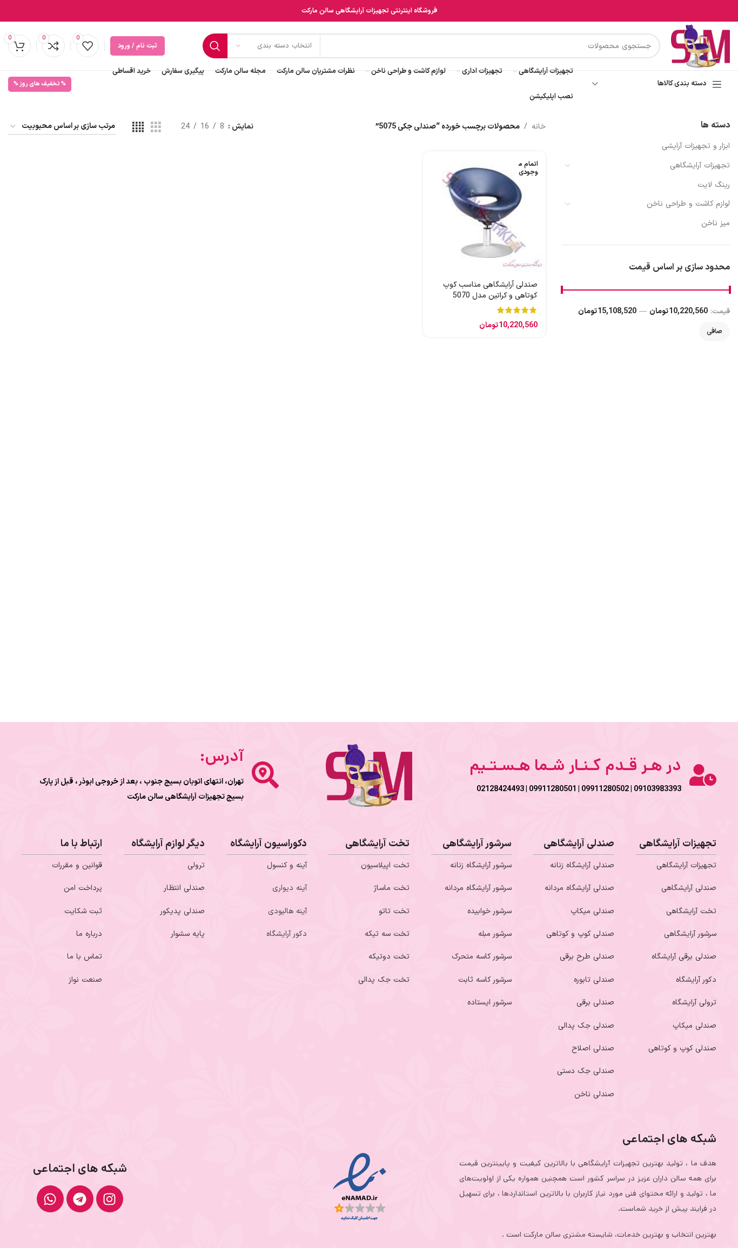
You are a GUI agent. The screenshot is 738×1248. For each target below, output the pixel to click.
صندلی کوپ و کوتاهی (682, 1048)
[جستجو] (215, 45)
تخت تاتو (394, 911)
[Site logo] (700, 45)
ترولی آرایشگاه (694, 1002)
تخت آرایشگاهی (691, 911)
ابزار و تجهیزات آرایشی (696, 146)
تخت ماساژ (392, 888)
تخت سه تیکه (387, 934)
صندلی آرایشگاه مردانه (579, 888)
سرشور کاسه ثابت (485, 980)
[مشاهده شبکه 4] (138, 127)
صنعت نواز (85, 980)
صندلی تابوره (594, 980)
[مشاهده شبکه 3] (156, 127)
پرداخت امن (83, 888)
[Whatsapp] (50, 1198)
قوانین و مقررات (77, 865)
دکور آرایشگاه (696, 980)
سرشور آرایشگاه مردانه (478, 888)
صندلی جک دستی (585, 1071)
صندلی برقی (595, 1002)
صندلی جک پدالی (586, 1025)
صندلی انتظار (184, 888)
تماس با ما (84, 956)
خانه (539, 126)
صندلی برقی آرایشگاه (684, 956)
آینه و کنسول (287, 865)
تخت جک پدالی (384, 980)
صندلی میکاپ (694, 1025)
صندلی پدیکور (182, 911)
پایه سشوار (188, 934)
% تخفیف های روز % (40, 84)
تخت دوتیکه (389, 956)
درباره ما (89, 934)
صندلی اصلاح (593, 1048)
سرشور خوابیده (489, 911)
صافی (714, 331)
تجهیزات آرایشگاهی (700, 165)
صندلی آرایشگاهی (688, 888)
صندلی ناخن (594, 1094)
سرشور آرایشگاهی (690, 934)
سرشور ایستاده (489, 1002)
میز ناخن (715, 223)
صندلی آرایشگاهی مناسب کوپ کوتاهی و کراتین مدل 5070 (490, 290)
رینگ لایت (713, 185)
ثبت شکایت (83, 911)
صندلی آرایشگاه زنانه (582, 865)
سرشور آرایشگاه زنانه (481, 865)
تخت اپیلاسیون (385, 865)
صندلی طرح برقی (587, 956)
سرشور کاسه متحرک (482, 956)
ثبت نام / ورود (137, 46)
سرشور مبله (495, 934)
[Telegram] (79, 1198)
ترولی (196, 865)
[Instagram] (109, 1198)
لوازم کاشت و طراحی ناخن (688, 204)
